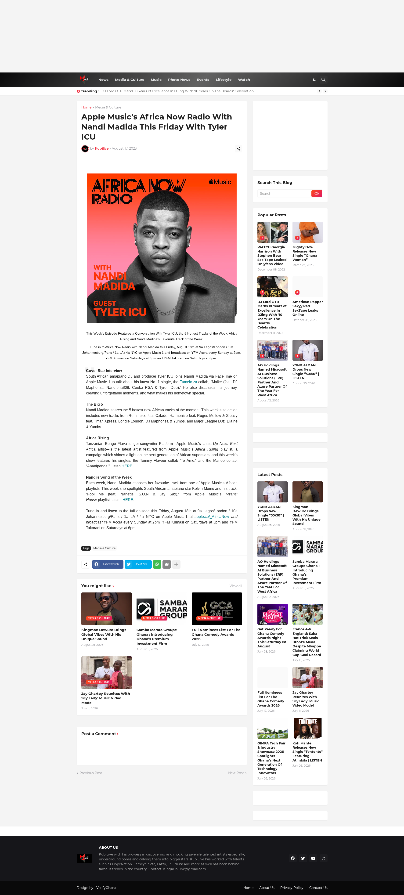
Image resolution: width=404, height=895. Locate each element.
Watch (244, 79)
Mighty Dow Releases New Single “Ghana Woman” (304, 253)
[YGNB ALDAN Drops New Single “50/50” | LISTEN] (272, 491)
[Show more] (176, 564)
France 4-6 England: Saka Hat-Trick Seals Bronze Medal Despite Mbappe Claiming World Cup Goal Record (306, 642)
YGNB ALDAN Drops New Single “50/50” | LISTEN (305, 371)
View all (236, 586)
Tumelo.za (188, 382)
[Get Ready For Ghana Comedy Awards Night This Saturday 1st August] (272, 614)
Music (156, 79)
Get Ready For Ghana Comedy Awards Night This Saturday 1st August (271, 637)
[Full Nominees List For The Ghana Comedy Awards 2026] (272, 677)
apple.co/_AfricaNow (212, 517)
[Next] (325, 91)
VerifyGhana (106, 888)
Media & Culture (129, 79)
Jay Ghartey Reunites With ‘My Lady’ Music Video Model (105, 698)
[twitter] (303, 858)
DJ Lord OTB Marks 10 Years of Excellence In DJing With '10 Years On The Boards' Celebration (177, 91)
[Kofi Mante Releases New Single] (307, 728)
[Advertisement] (202, 36)
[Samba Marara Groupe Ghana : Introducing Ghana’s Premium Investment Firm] (307, 546)
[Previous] (319, 91)
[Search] (324, 80)
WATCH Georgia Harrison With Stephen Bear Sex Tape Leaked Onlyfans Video (272, 255)
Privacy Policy (291, 888)
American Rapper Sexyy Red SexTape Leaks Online (307, 308)
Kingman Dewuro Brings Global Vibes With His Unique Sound (103, 634)
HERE (127, 466)
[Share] (238, 148)
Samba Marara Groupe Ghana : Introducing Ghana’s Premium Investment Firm (157, 637)
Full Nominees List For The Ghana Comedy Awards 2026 (216, 634)
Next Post (236, 773)
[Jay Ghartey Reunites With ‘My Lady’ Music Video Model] (307, 677)
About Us (266, 888)
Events (203, 79)
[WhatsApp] (157, 564)
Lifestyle (223, 79)
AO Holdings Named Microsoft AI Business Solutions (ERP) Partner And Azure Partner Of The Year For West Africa (272, 380)
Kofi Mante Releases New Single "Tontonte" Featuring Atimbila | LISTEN (307, 751)
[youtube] (313, 858)
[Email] (166, 564)
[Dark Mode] (314, 80)
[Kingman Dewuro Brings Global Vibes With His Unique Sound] (307, 491)
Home (86, 107)
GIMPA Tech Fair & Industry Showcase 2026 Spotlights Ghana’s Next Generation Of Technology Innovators (271, 758)
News (103, 79)
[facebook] (293, 858)
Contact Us (318, 888)
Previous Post (90, 773)
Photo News (179, 79)
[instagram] (324, 858)
